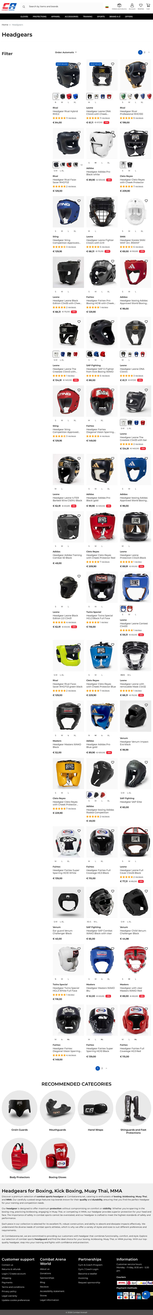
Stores (43, 1295)
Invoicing (83, 1278)
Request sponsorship (89, 1282)
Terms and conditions (13, 1287)
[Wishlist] (79, 64)
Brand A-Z (115, 16)
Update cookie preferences (16, 1300)
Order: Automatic (65, 52)
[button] (146, 1294)
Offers (129, 16)
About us (44, 1269)
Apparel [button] (55, 16)
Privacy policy (9, 1291)
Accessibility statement (52, 1291)
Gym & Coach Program (90, 1265)
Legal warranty (9, 1295)
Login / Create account (14, 1273)
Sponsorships (47, 1278)
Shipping (6, 1278)
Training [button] (87, 16)
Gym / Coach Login (88, 1269)
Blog (42, 1282)
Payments (7, 1282)
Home (5, 24)
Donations (45, 1273)
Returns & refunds (11, 1269)
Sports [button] (101, 16)
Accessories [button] (71, 16)
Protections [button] (39, 16)
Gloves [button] (24, 16)
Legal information (49, 1300)
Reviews (44, 1286)
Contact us (7, 1265)
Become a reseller (87, 1273)
